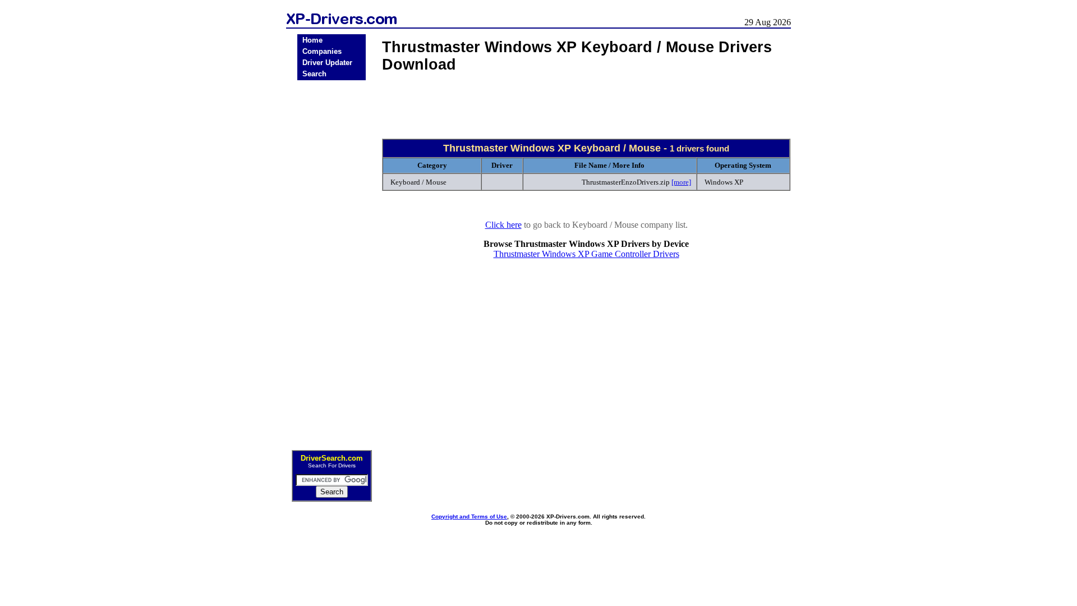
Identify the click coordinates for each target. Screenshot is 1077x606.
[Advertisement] (331, 261)
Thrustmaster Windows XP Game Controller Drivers (586, 254)
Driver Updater (327, 62)
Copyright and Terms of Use (469, 516)
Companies (322, 51)
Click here (503, 224)
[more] (681, 182)
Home (312, 40)
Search (314, 74)
